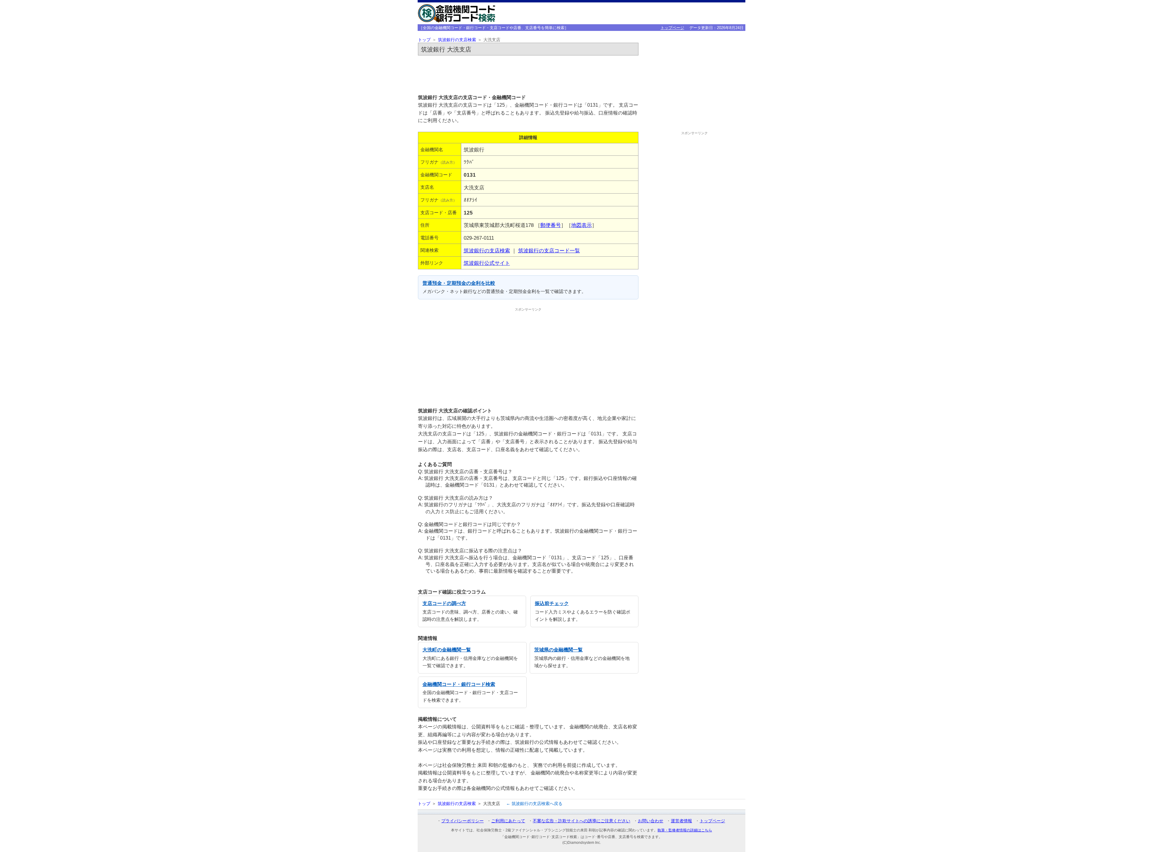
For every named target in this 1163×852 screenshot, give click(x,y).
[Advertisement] (528, 74)
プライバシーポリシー (462, 820)
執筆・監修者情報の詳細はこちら (685, 830)
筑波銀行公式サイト (487, 263)
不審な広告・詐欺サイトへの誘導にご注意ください (581, 820)
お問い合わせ (650, 820)
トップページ (672, 27)
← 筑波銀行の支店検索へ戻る (534, 803)
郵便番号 (550, 225)
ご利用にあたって (508, 820)
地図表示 (581, 225)
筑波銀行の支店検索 (457, 40)
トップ (424, 40)
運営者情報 (681, 820)
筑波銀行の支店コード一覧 (549, 251)
